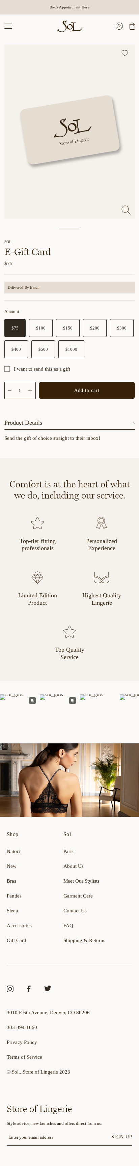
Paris (68, 851)
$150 (68, 328)
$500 (43, 349)
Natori (13, 851)
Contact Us (75, 910)
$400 (16, 349)
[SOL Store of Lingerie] (69, 26)
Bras (11, 881)
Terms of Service (24, 1057)
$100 (41, 328)
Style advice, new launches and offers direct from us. (54, 1123)
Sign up (121, 1136)
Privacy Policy (22, 1042)
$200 (95, 328)
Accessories (19, 925)
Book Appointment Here (69, 7)
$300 (122, 328)
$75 (15, 328)
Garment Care (78, 896)
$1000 (71, 349)
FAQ (68, 925)
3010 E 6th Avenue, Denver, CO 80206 (48, 1012)
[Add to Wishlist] (126, 54)
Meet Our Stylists (81, 881)
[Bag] (131, 26)
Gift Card (16, 940)
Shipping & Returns (84, 940)
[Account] (119, 26)
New (12, 866)
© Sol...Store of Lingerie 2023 (38, 1072)
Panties (14, 896)
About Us (73, 866)
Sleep (12, 910)
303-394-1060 (22, 1027)
